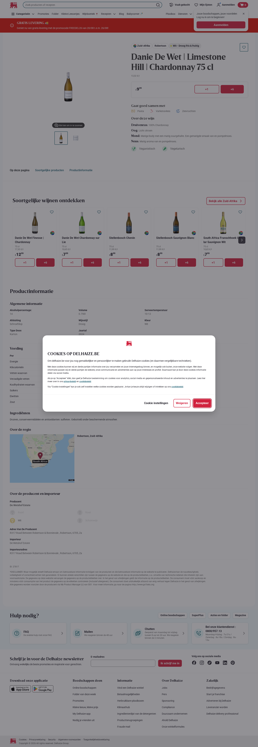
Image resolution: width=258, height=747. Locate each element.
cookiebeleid (85, 381)
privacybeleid (70, 381)
